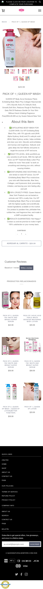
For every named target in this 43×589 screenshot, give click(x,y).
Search (5, 515)
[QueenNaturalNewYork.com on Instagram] (26, 575)
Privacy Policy (8, 500)
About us (6, 472)
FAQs (4, 480)
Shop (4, 468)
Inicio (4, 22)
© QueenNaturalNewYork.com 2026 (21, 553)
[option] (21, 47)
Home (4, 464)
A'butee (5, 460)
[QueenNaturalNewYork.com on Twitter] (16, 575)
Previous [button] (6, 47)
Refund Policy (8, 496)
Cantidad (21, 230)
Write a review (26, 268)
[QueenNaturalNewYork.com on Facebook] (21, 575)
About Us (6, 511)
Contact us (7, 476)
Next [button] (36, 47)
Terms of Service (10, 492)
